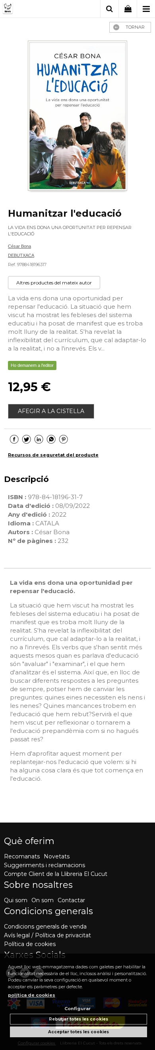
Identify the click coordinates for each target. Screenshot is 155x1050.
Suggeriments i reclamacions (44, 865)
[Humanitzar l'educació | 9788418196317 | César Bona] (77, 116)
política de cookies (31, 995)
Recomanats (22, 856)
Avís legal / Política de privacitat (47, 935)
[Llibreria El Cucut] (33, 9)
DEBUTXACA (21, 255)
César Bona (19, 246)
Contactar (71, 900)
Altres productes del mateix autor (54, 283)
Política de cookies (30, 944)
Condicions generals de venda (45, 926)
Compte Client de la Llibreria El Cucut (55, 874)
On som (42, 900)
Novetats (57, 856)
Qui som (15, 900)
